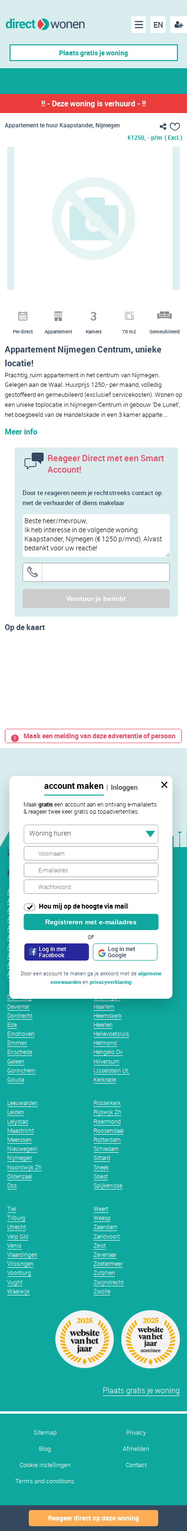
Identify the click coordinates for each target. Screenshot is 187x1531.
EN (158, 25)
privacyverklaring (110, 981)
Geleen (15, 1061)
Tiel (11, 1208)
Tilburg (16, 1217)
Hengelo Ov (108, 1051)
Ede (12, 1024)
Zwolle (102, 1291)
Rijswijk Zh (107, 1112)
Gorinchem (21, 1070)
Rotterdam (107, 1139)
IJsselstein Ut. (111, 1070)
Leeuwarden (22, 1103)
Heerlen (103, 1024)
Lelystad (17, 1121)
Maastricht (20, 1130)
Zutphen (104, 1272)
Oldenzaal (19, 1176)
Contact (136, 1465)
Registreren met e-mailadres (91, 922)
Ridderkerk (107, 1103)
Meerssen (19, 1139)
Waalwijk (18, 1291)
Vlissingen (20, 1263)
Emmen (17, 1042)
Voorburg (19, 1272)
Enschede (19, 1051)
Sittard (102, 1157)
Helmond (105, 1042)
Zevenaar (105, 1254)
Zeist (100, 1245)
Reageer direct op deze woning (93, 1517)
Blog (45, 1449)
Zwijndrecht (109, 1282)
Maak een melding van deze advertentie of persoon (99, 735)
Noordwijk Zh (24, 1167)
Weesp (102, 1217)
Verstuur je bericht (96, 598)
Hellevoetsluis (111, 1033)
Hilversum (106, 1061)
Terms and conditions (44, 1481)
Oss (12, 1185)
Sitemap (45, 1432)
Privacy (136, 1432)
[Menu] (138, 24)
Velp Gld (17, 1236)
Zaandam (105, 1227)
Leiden (15, 1112)
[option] (93, 218)
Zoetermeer (108, 1263)
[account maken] (178, 24)
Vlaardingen (22, 1254)
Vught (15, 1282)
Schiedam (106, 1148)
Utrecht (16, 1227)
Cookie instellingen (45, 1465)
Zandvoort (107, 1236)
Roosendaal (109, 1130)
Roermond (107, 1121)
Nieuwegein (22, 1148)
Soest (101, 1176)
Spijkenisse (108, 1185)
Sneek (101, 1167)
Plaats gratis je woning (93, 52)
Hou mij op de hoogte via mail (83, 905)
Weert (101, 1208)
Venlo (14, 1245)
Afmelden (136, 1449)
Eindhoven (21, 1033)
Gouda (15, 1079)
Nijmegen (19, 1157)
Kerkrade (105, 1079)
